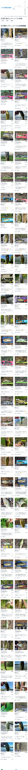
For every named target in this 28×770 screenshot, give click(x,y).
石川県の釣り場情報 (17, 16)
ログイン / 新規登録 (25, 7)
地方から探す (7, 16)
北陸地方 (12, 16)
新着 (12, 20)
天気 (3, 20)
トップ (2, 16)
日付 (7, 20)
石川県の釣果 (24, 16)
